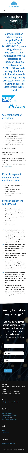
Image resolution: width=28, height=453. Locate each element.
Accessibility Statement (8, 443)
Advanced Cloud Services (9, 415)
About (4, 430)
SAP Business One (7, 413)
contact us (8, 166)
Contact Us (5, 432)
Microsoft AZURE (7, 417)
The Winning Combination (9, 419)
